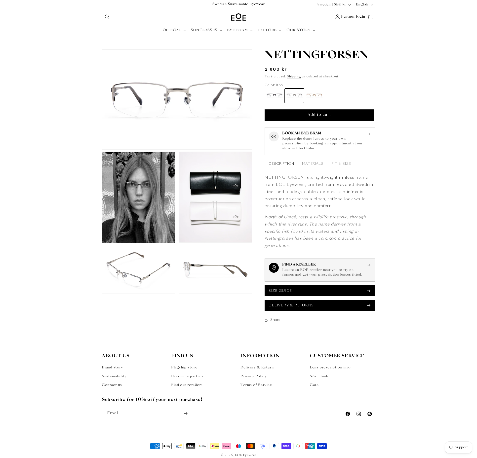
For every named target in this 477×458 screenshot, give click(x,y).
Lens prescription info (330, 367)
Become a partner (187, 376)
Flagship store (184, 367)
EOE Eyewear (245, 455)
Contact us (112, 385)
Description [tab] (281, 163)
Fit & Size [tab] (341, 163)
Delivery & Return (257, 367)
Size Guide (319, 376)
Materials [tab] (312, 163)
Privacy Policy (253, 376)
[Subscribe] (185, 413)
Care (314, 385)
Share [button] (275, 320)
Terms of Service (256, 385)
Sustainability (114, 376)
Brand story (112, 367)
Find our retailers (187, 385)
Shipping (294, 76)
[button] (107, 16)
